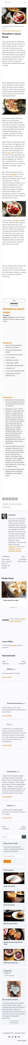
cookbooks (11, 546)
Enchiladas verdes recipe (22, 559)
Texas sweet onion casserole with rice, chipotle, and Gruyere (7, 562)
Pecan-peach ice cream (10, 600)
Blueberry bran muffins (11, 923)
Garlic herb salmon (9, 886)
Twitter (18, 549)
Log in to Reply (7, 677)
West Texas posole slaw (11, 962)
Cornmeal (6, 504)
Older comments (5, 662)
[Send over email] (16, 499)
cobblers (16, 220)
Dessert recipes (16, 30)
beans (9, 153)
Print (14, 301)
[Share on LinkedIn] (13, 499)
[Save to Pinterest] (10, 499)
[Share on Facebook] (3, 499)
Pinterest (18, 551)
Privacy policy (21, 1040)
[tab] (11, 607)
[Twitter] (12, 1036)
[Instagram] (15, 1036)
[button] (11, 303)
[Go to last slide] (4, 593)
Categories (7, 973)
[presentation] (14, 589)
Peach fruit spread (9, 905)
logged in (14, 645)
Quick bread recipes (16, 504)
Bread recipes (6, 30)
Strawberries (6, 507)
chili (11, 93)
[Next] (24, 593)
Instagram (11, 549)
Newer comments (22, 662)
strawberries (13, 174)
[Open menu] (25, 3)
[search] (24, 837)
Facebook (11, 551)
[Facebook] (9, 1036)
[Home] (2, 26)
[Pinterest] (18, 1036)
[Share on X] (6, 499)
